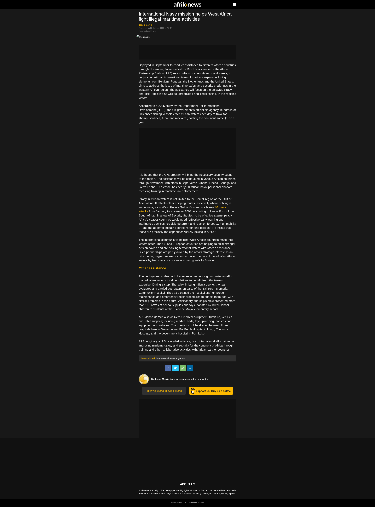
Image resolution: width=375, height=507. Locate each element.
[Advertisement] (187, 52)
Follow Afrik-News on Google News (163, 391)
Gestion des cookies (196, 503)
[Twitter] (175, 368)
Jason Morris (145, 25)
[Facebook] (168, 368)
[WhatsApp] (183, 368)
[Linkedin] (190, 368)
